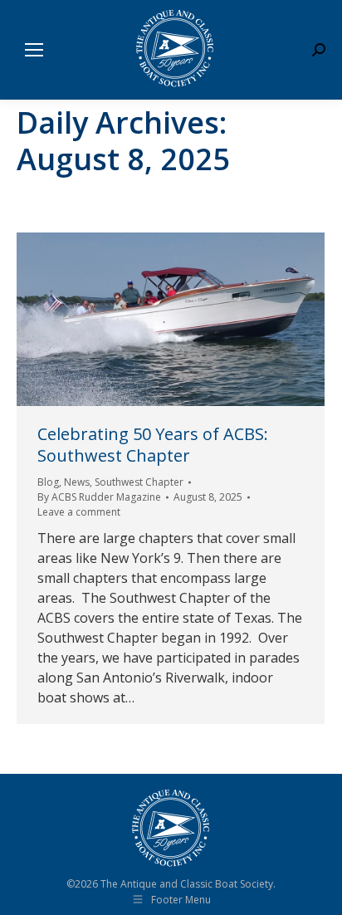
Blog (48, 482)
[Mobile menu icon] (34, 50)
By (99, 497)
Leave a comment (78, 512)
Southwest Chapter (139, 482)
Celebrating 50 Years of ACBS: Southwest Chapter (152, 445)
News (77, 482)
